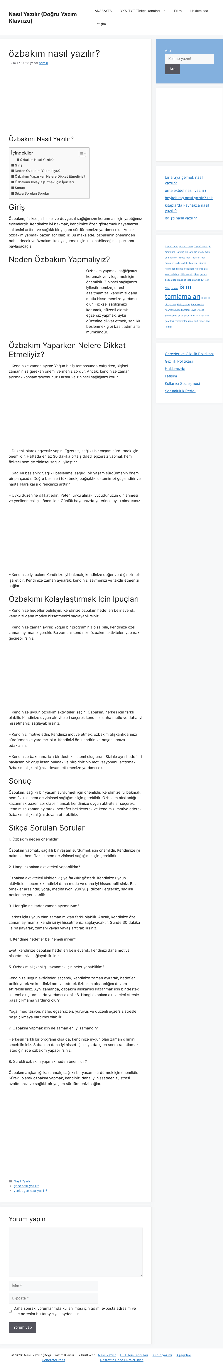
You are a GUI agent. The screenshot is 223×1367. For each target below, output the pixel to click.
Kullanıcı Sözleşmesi (182, 383)
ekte (178, 263)
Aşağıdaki (183, 1355)
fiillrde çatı (187, 274)
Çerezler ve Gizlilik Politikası (189, 354)
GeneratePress (53, 1360)
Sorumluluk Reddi (180, 391)
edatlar (196, 257)
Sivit (193, 310)
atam (201, 252)
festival (193, 263)
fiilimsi (202, 263)
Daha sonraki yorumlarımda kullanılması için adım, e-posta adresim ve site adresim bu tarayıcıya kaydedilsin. (75, 1311)
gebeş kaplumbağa (175, 279)
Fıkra (178, 11)
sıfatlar (200, 315)
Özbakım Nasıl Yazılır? (37, 160)
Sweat (200, 310)
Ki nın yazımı (162, 1355)
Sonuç (20, 188)
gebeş (203, 274)
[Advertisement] (76, 103)
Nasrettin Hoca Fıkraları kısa (121, 1360)
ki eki (204, 298)
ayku (207, 252)
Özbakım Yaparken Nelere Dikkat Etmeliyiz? (50, 176)
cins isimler (171, 257)
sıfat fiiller (189, 315)
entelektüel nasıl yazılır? (185, 190)
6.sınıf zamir (186, 246)
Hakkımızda (199, 11)
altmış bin (182, 252)
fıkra (196, 274)
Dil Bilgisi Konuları (134, 1355)
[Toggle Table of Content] (80, 153)
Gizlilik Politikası (179, 361)
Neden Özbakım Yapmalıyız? (38, 171)
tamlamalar (181, 321)
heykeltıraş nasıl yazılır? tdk (189, 198)
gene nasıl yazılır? (26, 1186)
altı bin (193, 252)
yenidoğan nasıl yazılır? (30, 1190)
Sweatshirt (171, 315)
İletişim (100, 24)
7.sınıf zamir (201, 246)
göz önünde (193, 279)
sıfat (180, 315)
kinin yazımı (183, 304)
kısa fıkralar (197, 304)
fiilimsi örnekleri (185, 268)
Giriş (18, 165)
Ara (168, 50)
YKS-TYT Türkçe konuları (140, 11)
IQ (202, 279)
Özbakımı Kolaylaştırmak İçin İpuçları (44, 182)
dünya (182, 257)
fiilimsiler (170, 268)
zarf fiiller (199, 321)
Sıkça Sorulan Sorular (32, 193)
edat (188, 257)
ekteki (184, 263)
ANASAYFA (103, 11)
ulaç (190, 321)
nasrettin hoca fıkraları (177, 310)
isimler (174, 288)
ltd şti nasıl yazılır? (181, 218)
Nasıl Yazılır (22, 1181)
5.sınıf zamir (171, 246)
